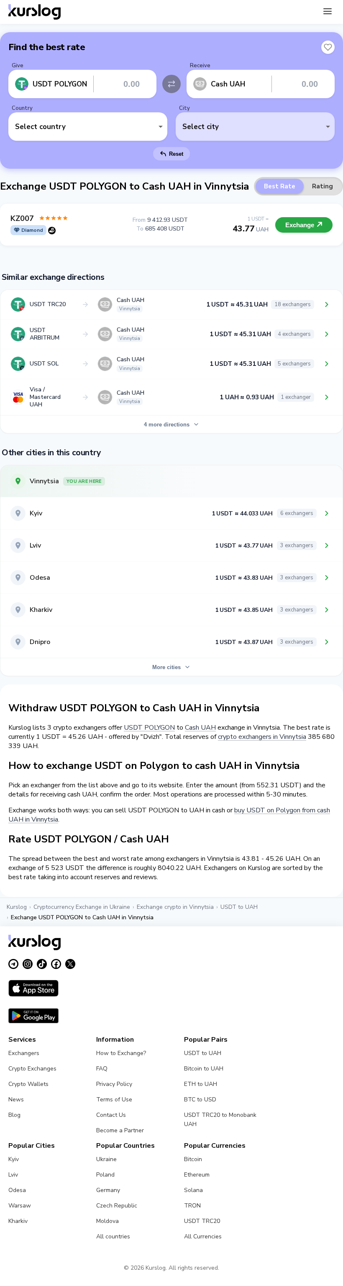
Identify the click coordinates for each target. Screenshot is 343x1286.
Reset (176, 154)
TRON (192, 1206)
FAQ (102, 1069)
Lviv (13, 1175)
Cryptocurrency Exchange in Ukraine (81, 907)
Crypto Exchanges (32, 1069)
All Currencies (203, 1236)
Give (17, 65)
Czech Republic (116, 1206)
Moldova (107, 1221)
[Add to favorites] (328, 47)
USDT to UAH (239, 907)
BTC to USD (200, 1099)
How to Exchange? (121, 1053)
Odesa (17, 1190)
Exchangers (23, 1053)
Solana (193, 1190)
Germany (108, 1190)
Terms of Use (114, 1099)
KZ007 (22, 218)
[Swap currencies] (171, 84)
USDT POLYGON (149, 727)
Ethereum (197, 1175)
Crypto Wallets (28, 1084)
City (184, 108)
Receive (200, 65)
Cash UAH (200, 727)
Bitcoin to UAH (203, 1069)
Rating (322, 186)
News (16, 1099)
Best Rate (279, 186)
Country (22, 108)
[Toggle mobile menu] (327, 12)
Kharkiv (18, 1221)
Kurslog (17, 907)
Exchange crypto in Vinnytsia (175, 907)
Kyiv (13, 1159)
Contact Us (111, 1115)
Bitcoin (193, 1159)
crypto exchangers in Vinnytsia (262, 736)
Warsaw (19, 1206)
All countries (113, 1236)
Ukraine (106, 1159)
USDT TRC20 (202, 1221)
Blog (14, 1115)
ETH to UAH (200, 1084)
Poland (105, 1175)
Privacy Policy (114, 1084)
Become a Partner (120, 1130)
